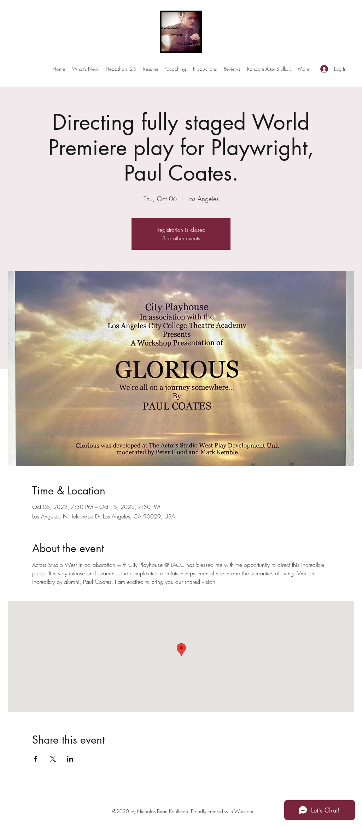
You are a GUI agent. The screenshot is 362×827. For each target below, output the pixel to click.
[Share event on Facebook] (35, 759)
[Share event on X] (52, 759)
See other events (181, 238)
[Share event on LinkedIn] (70, 759)
